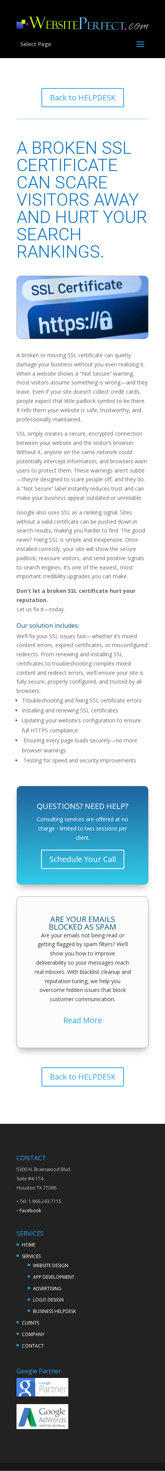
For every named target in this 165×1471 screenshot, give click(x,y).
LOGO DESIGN (48, 1299)
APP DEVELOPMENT (53, 1277)
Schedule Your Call (83, 859)
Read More (82, 1020)
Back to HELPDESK (83, 97)
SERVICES (31, 1256)
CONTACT (33, 1346)
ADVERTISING (47, 1288)
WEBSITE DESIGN (50, 1265)
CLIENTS (30, 1323)
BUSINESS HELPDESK (54, 1311)
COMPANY (33, 1334)
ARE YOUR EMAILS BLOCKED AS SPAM (82, 923)
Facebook (30, 1210)
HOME (28, 1244)
